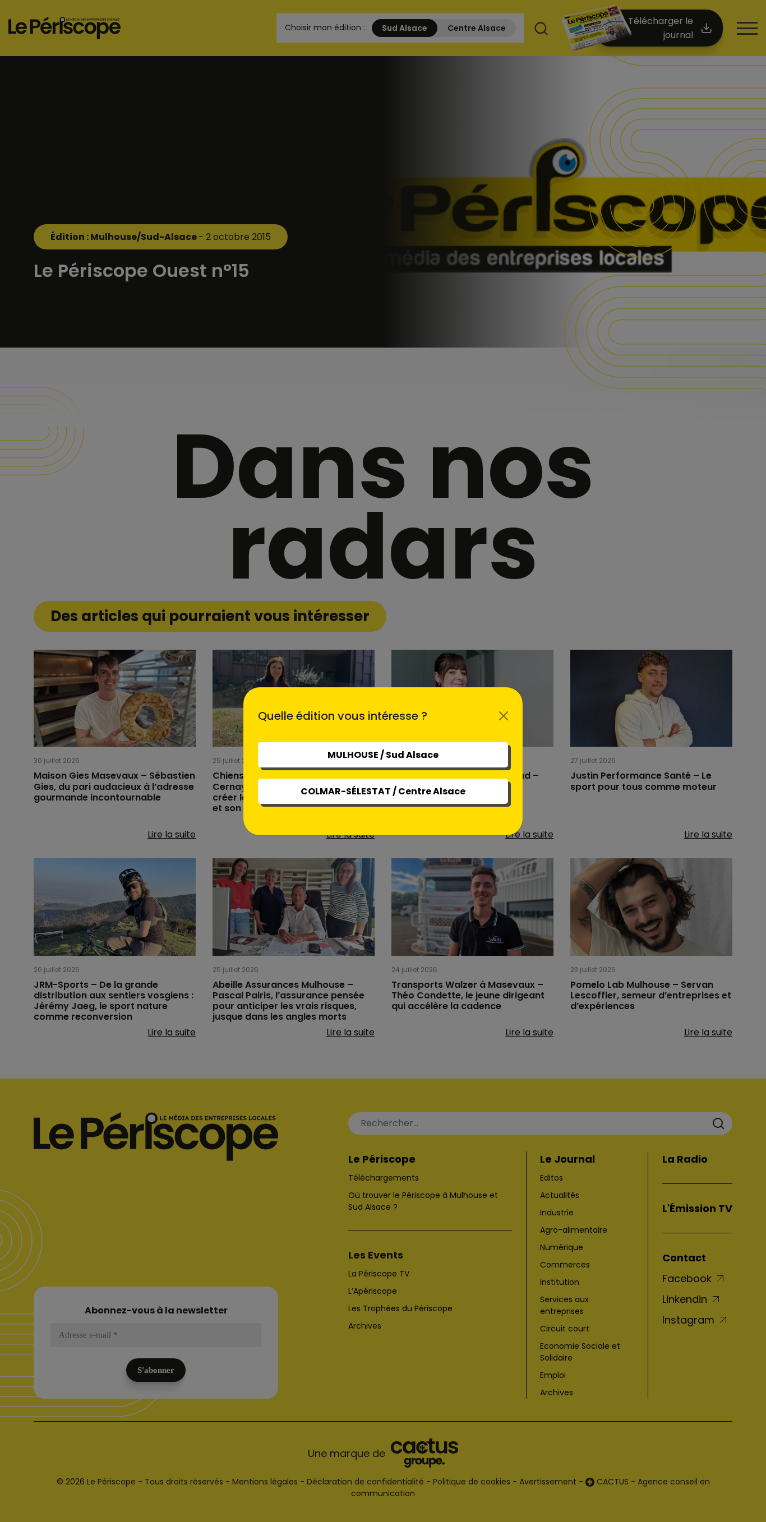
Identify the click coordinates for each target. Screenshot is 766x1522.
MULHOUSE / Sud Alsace (383, 754)
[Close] (504, 716)
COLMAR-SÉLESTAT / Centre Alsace (383, 791)
